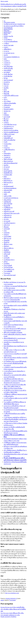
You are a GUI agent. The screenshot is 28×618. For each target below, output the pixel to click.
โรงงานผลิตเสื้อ (8, 271)
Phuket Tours (7, 33)
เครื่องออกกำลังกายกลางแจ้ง (11, 213)
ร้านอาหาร (7, 147)
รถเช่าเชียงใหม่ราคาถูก (10, 124)
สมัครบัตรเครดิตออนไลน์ (10, 163)
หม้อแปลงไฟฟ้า (8, 190)
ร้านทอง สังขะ (8, 143)
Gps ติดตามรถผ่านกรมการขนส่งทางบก (14, 24)
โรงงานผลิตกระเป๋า (9, 269)
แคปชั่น (6, 256)
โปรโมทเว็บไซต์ (8, 267)
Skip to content (4, 1)
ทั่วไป (5, 89)
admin (2, 600)
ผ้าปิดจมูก (6, 115)
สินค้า (5, 176)
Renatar (6, 34)
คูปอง (5, 58)
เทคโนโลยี (7, 228)
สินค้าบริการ (7, 178)
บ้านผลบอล (7, 107)
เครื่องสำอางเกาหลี (9, 211)
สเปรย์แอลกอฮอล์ (8, 186)
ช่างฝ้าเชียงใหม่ (8, 76)
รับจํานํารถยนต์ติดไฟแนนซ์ (11, 132)
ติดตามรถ (6, 84)
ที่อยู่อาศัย (6, 93)
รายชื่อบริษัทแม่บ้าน (9, 149)
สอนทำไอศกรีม (8, 171)
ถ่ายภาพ (6, 86)
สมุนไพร (6, 165)
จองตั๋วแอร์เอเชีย (8, 68)
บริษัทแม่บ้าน (7, 105)
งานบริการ (7, 60)
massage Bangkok (8, 29)
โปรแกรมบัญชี (8, 265)
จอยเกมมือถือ (7, 70)
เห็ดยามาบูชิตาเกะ (9, 248)
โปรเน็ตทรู (6, 263)
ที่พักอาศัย (6, 91)
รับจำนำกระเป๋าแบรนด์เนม (11, 130)
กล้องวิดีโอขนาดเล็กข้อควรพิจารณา (13, 378)
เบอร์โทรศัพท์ (7, 236)
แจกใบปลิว (7, 257)
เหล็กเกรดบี (7, 254)
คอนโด (6, 55)
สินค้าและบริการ (8, 182)
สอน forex (6, 169)
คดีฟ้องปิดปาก (7, 49)
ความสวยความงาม (9, 53)
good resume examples (9, 22)
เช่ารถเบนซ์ (7, 221)
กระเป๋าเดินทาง (8, 39)
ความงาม (6, 51)
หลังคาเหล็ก (7, 192)
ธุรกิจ (5, 97)
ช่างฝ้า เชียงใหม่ (8, 74)
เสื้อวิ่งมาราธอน (8, 244)
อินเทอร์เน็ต (7, 205)
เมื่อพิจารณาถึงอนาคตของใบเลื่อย (13, 388)
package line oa (7, 31)
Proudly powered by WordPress (8, 616)
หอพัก (5, 194)
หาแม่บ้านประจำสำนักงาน (11, 198)
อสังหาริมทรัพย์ (8, 203)
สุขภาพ (6, 184)
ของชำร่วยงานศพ (8, 45)
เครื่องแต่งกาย (7, 215)
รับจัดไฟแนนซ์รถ (8, 128)
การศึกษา (6, 43)
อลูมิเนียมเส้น (7, 201)
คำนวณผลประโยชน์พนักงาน (11, 57)
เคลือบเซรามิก (8, 217)
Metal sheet (6, 30)
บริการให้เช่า (7, 101)
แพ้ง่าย (5, 261)
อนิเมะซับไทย (7, 199)
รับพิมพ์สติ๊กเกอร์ (8, 138)
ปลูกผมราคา (7, 111)
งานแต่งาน (7, 64)
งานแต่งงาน (7, 62)
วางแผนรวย (7, 157)
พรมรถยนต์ (7, 116)
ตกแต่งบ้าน (7, 82)
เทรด (5, 230)
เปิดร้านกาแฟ (7, 238)
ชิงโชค (6, 78)
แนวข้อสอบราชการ (9, 259)
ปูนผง (5, 113)
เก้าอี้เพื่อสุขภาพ (8, 207)
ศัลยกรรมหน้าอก (8, 161)
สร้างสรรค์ (7, 167)
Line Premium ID (8, 27)
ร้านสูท (6, 145)
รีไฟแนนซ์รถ (7, 153)
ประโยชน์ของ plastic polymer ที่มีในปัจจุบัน (15, 361)
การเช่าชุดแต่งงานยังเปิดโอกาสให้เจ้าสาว (15, 417)
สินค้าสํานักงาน (8, 180)
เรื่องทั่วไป (6, 242)
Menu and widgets (5, 14)
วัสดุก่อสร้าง (7, 155)
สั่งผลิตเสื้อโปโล (8, 172)
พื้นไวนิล (6, 120)
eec (4, 21)
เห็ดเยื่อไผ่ (6, 250)
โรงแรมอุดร (7, 273)
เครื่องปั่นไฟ (7, 209)
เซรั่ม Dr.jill (7, 225)
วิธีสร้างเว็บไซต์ (8, 159)
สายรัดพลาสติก (8, 174)
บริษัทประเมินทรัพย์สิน (10, 103)
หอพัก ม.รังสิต (7, 196)
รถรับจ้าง (6, 122)
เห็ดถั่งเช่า (6, 246)
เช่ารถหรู (6, 219)
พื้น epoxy (6, 118)
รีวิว (5, 151)
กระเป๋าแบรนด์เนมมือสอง (11, 41)
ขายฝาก (6, 47)
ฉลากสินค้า (7, 72)
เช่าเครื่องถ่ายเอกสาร (9, 223)
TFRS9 (5, 37)
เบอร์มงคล (6, 232)
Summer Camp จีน (8, 36)
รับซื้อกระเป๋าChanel (9, 134)
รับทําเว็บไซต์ (7, 136)
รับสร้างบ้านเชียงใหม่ (9, 140)
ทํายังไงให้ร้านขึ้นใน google (11, 95)
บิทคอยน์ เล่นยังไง (8, 109)
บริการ (5, 99)
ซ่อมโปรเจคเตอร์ (8, 80)
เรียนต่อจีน (6, 240)
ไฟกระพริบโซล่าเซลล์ (10, 275)
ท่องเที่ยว (6, 87)
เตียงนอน (6, 227)
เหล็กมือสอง (7, 252)
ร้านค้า (6, 142)
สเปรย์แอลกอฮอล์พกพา (10, 188)
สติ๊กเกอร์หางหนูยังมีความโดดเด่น (13, 332)
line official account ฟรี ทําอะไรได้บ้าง (13, 26)
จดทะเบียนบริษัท (8, 66)
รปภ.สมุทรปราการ (9, 126)
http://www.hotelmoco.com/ (12, 593)
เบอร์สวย (6, 234)
